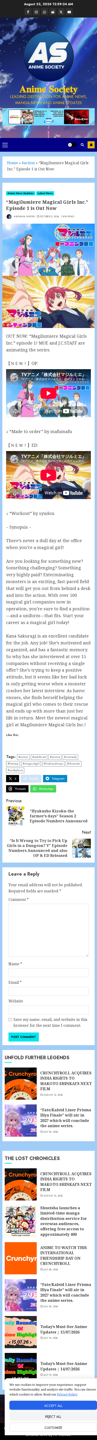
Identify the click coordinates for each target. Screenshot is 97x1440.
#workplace (15, 770)
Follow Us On (91, 144)
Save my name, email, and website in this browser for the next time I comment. (50, 1022)
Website (15, 1001)
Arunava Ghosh (24, 216)
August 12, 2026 (53, 1095)
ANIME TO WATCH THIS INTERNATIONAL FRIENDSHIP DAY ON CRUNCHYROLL (63, 1255)
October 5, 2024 (49, 216)
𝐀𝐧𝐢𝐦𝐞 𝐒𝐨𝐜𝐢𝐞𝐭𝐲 (49, 89)
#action (28, 162)
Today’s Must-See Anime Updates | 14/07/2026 (63, 1366)
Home (12, 162)
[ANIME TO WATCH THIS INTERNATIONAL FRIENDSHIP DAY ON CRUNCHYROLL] (21, 1258)
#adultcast (39, 757)
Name (15, 963)
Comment (18, 899)
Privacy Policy (67, 1394)
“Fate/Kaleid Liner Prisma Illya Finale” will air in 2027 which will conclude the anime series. (65, 1117)
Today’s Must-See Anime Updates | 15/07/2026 (63, 1329)
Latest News (45, 193)
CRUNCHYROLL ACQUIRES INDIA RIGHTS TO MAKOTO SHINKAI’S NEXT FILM (66, 1080)
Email (15, 982)
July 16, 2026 (51, 1338)
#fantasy (13, 763)
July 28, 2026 (51, 1269)
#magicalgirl (31, 763)
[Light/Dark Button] (72, 144)
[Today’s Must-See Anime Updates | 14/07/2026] (21, 1369)
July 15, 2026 (51, 1375)
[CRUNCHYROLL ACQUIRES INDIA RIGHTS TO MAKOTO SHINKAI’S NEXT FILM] (21, 1084)
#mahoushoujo (53, 763)
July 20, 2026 (51, 1132)
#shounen (73, 763)
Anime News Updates (21, 193)
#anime (55, 757)
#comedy (70, 757)
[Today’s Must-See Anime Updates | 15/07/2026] (21, 1332)
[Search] (82, 144)
